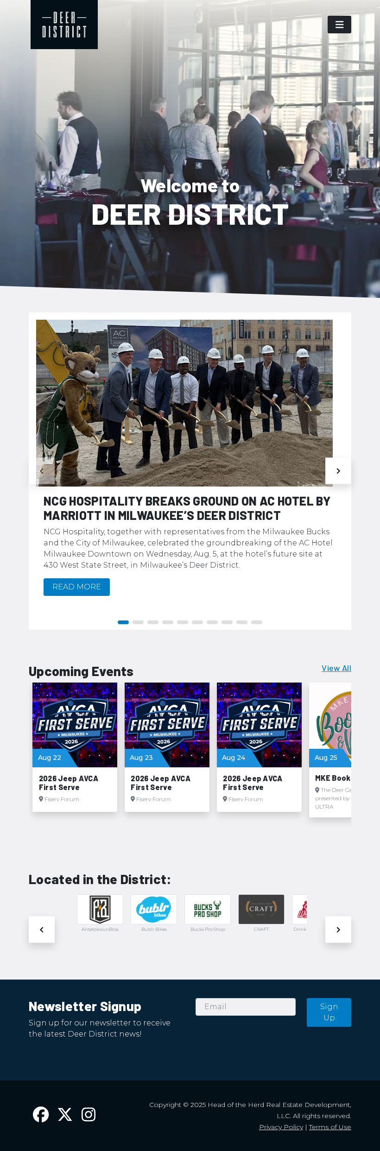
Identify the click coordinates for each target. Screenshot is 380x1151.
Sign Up (329, 1012)
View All (336, 668)
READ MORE (76, 586)
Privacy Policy (281, 1127)
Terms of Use (330, 1127)
